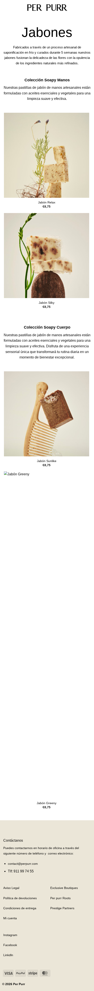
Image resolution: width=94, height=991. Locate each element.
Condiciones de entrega (19, 908)
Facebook (10, 945)
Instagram (10, 935)
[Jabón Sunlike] (46, 413)
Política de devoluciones (20, 898)
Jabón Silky (46, 302)
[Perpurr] (47, 7)
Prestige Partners (62, 908)
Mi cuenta (10, 918)
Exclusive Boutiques (64, 888)
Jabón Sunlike (46, 461)
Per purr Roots (60, 898)
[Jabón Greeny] (46, 634)
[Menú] (6, 7)
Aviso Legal (11, 888)
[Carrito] (88, 7)
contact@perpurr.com (23, 863)
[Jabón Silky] (46, 255)
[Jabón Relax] (46, 155)
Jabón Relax (46, 202)
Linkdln (8, 955)
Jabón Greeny (46, 803)
